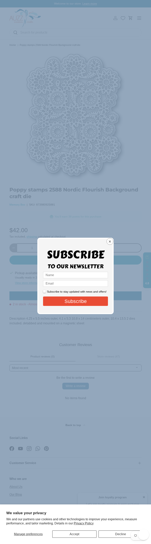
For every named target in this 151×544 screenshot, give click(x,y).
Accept (74, 534)
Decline (120, 534)
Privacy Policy (84, 523)
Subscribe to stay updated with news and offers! (77, 291)
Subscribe (75, 301)
